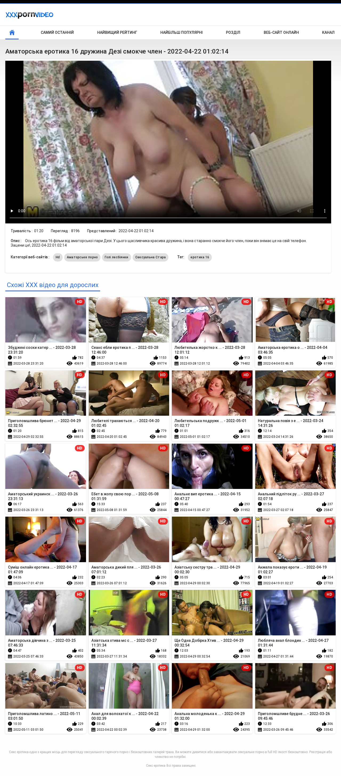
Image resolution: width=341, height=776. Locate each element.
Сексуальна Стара (150, 257)
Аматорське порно (82, 257)
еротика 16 (199, 257)
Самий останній (57, 32)
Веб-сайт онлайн (281, 32)
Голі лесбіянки (116, 257)
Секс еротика (155, 765)
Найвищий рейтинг (117, 32)
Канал (328, 32)
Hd (58, 257)
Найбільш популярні (181, 32)
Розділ (233, 32)
